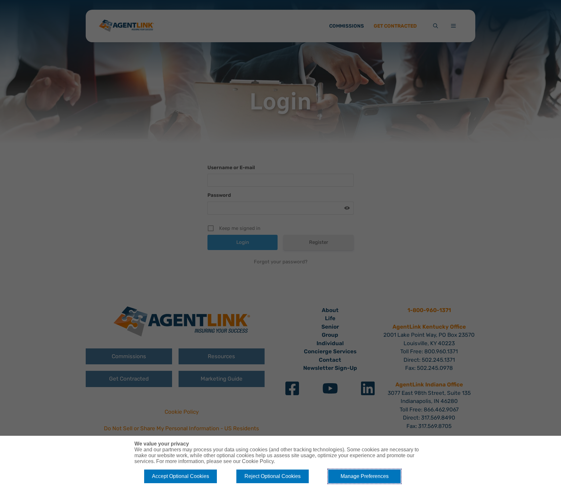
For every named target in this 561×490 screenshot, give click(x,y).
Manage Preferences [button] (365, 476)
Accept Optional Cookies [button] (180, 476)
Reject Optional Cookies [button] (272, 476)
